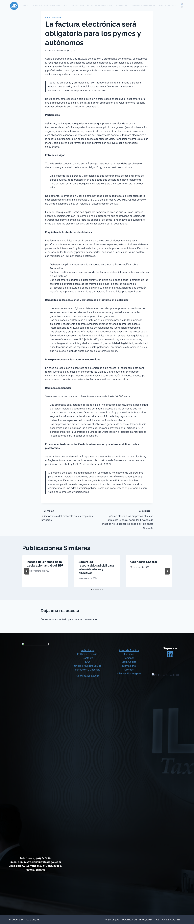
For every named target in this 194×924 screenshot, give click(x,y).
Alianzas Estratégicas (129, 673)
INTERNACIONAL (104, 5)
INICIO (25, 5)
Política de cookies (87, 654)
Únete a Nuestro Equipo (87, 665)
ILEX (51, 51)
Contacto (88, 658)
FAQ (87, 661)
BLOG (89, 5)
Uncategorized (53, 17)
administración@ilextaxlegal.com (39, 861)
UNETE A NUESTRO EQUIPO (147, 5)
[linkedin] (170, 654)
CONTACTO (171, 5)
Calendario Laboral (143, 562)
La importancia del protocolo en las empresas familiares (67, 515)
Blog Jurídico (129, 661)
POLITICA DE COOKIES (168, 919)
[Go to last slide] (26, 571)
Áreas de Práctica (129, 650)
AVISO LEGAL (111, 919)
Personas (129, 658)
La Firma (129, 654)
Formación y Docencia (87, 669)
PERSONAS (78, 5)
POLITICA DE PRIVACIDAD (137, 919)
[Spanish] (182, 6)
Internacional (129, 665)
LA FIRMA (37, 5)
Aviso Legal (87, 650)
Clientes (129, 669)
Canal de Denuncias (87, 675)
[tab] (91, 589)
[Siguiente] (167, 571)
